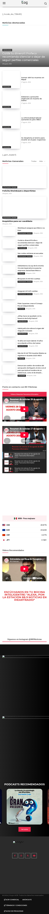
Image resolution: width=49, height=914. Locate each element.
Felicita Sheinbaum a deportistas (19, 191)
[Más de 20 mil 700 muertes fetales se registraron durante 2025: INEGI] (9, 356)
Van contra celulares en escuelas (30, 253)
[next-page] (7, 380)
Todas (34, 161)
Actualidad (21, 375)
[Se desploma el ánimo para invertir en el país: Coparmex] (11, 140)
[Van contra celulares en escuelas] (9, 257)
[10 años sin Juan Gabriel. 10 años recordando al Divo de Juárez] (9, 344)
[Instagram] (21, 855)
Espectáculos (22, 321)
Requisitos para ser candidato (17, 221)
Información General (10, 187)
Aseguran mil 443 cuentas (28, 291)
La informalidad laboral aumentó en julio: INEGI (31, 119)
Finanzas (21, 273)
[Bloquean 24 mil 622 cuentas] (9, 282)
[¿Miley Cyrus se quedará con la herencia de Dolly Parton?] (9, 319)
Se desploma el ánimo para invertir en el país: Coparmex (33, 139)
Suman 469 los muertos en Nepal (32, 78)
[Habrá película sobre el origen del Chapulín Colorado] (9, 332)
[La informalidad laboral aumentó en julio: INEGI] (11, 120)
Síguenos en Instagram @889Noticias (24, 639)
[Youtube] (34, 855)
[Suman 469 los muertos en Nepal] (11, 80)
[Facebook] (14, 855)
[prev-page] (3, 380)
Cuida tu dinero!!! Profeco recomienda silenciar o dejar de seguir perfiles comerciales (30, 242)
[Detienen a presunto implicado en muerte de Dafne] (11, 100)
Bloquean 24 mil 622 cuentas (29, 279)
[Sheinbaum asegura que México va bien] (9, 231)
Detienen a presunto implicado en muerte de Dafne (31, 98)
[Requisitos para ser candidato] (24, 207)
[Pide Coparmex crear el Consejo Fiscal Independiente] (9, 307)
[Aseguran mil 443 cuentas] (9, 294)
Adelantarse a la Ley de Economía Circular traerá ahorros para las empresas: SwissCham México (31, 268)
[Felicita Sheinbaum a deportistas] (24, 177)
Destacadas (7, 50)
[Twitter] (27, 855)
